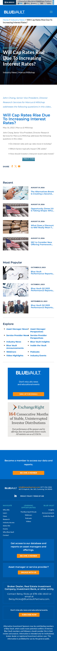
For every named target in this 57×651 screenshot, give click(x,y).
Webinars (11, 352)
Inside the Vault (38, 345)
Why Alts (6, 510)
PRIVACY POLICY (26, 496)
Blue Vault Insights (40, 341)
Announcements (48, 513)
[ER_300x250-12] (28, 436)
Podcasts (34, 352)
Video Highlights (14, 355)
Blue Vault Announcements (15, 346)
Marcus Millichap (26, 72)
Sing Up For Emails (28, 394)
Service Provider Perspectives (38, 336)
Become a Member (28, 473)
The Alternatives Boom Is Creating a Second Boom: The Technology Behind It (42, 193)
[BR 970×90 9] (28, 4)
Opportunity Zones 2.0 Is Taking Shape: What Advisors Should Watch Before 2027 (42, 210)
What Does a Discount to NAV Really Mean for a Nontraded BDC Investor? (42, 226)
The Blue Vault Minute (28, 512)
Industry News (18, 19)
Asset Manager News (17, 329)
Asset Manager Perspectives (38, 330)
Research (6, 519)
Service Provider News (17, 335)
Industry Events (38, 355)
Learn (5, 513)
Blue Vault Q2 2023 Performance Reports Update (42, 289)
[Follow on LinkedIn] (16, 495)
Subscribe (6, 526)
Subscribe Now (29, 615)
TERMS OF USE (38, 496)
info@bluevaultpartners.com (29, 487)
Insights (51, 510)
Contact (6, 535)
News (5, 516)
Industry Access (8, 522)
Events (5, 529)
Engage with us (28, 572)
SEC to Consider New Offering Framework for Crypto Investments (42, 243)
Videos (28, 521)
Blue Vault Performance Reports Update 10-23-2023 (42, 273)
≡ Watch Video (28, 159)
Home (6, 19)
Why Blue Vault (8, 532)
